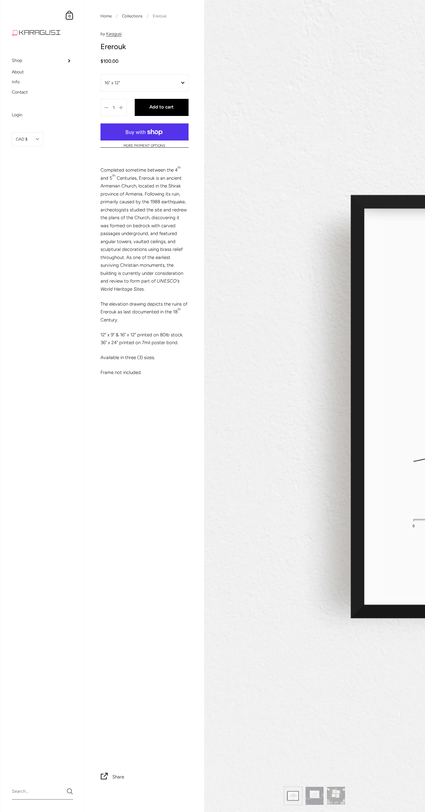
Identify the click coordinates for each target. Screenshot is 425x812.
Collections (132, 16)
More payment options (144, 146)
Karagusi (114, 33)
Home (106, 16)
